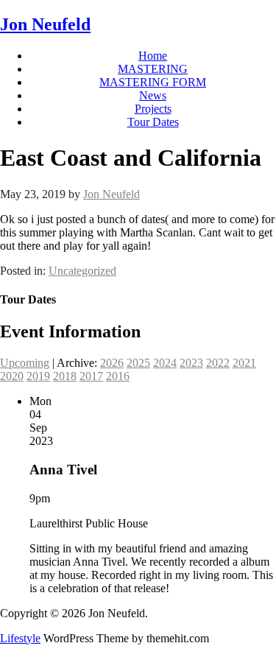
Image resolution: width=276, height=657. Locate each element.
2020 (12, 376)
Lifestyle (20, 638)
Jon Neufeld (45, 24)
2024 (165, 362)
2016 (118, 376)
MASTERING (153, 69)
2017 (91, 376)
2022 (218, 362)
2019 (38, 376)
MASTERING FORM (152, 82)
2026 (112, 362)
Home (152, 55)
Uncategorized (82, 270)
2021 (244, 362)
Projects (153, 108)
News (152, 95)
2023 (191, 362)
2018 (65, 376)
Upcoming (24, 362)
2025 (138, 362)
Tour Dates (153, 122)
